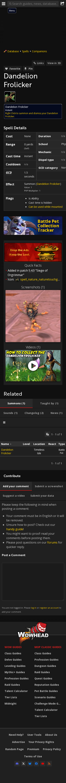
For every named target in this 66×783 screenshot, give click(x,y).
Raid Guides (12, 684)
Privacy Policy (52, 749)
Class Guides (13, 653)
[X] (23, 763)
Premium (33, 749)
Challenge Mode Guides (48, 703)
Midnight (10, 703)
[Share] (62, 3)
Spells (25, 51)
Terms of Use (33, 756)
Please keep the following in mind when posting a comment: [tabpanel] (33, 558)
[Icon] (10, 97)
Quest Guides (43, 678)
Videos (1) (33, 347)
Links (40, 63)
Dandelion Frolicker (48, 184)
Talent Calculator (16, 691)
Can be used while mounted (46, 206)
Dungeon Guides (45, 666)
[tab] (16, 403)
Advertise (18, 742)
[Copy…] (47, 434)
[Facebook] (36, 763)
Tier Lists (11, 697)
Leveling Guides (15, 666)
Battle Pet (62, 451)
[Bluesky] (30, 763)
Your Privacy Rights (41, 742)
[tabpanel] (33, 448)
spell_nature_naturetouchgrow (41, 279)
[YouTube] (42, 763)
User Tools (34, 734)
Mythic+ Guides (15, 672)
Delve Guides (13, 659)
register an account (49, 607)
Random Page (14, 749)
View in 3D (54, 63)
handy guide (14, 529)
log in (33, 607)
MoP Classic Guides (47, 647)
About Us (51, 734)
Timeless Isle (39, 451)
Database (13, 51)
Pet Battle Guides (46, 691)
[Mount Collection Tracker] (33, 225)
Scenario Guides (45, 697)
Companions (39, 51)
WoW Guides (13, 647)
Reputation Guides (46, 684)
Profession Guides (17, 678)
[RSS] (49, 763)
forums (52, 542)
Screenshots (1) (33, 287)
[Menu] (3, 3)
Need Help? (16, 734)
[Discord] (17, 763)
